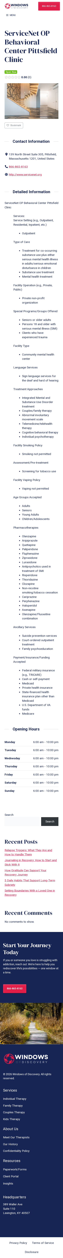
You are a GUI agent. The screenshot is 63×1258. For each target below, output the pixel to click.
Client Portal (11, 1176)
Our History (10, 1144)
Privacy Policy (18, 1243)
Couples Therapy (14, 1112)
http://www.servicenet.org (25, 174)
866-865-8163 (49, 6)
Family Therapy (13, 1105)
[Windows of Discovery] (16, 6)
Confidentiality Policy (16, 1151)
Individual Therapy (14, 1099)
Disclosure (31, 1252)
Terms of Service (43, 1243)
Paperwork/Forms (15, 1169)
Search (9, 815)
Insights (8, 1183)
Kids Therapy (11, 1119)
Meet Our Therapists (16, 1137)
